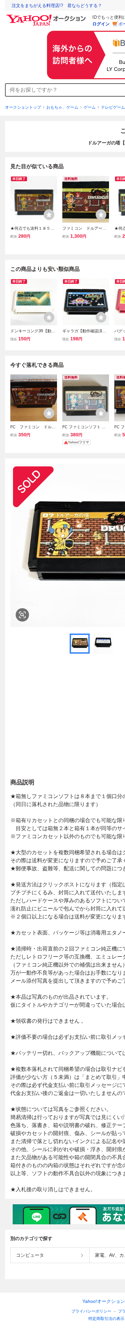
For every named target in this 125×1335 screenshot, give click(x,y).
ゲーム (90, 107)
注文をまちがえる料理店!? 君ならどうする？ (57, 5)
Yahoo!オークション (103, 1301)
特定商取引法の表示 (106, 1318)
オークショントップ (23, 107)
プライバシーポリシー (91, 1311)
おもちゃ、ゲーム (62, 107)
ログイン (101, 23)
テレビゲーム (113, 107)
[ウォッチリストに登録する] (49, 214)
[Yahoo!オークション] (47, 16)
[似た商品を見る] (22, 615)
